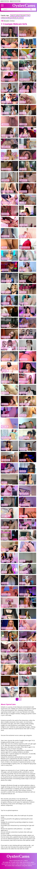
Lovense (20, 18)
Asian (12, 15)
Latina (17, 15)
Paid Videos (15, 1)
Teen (28, 15)
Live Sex (5, 1)
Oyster (23, 5)
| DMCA (25, 860)
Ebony (9, 18)
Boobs (14, 18)
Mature (4, 18)
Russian (23, 15)
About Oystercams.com (16, 860)
